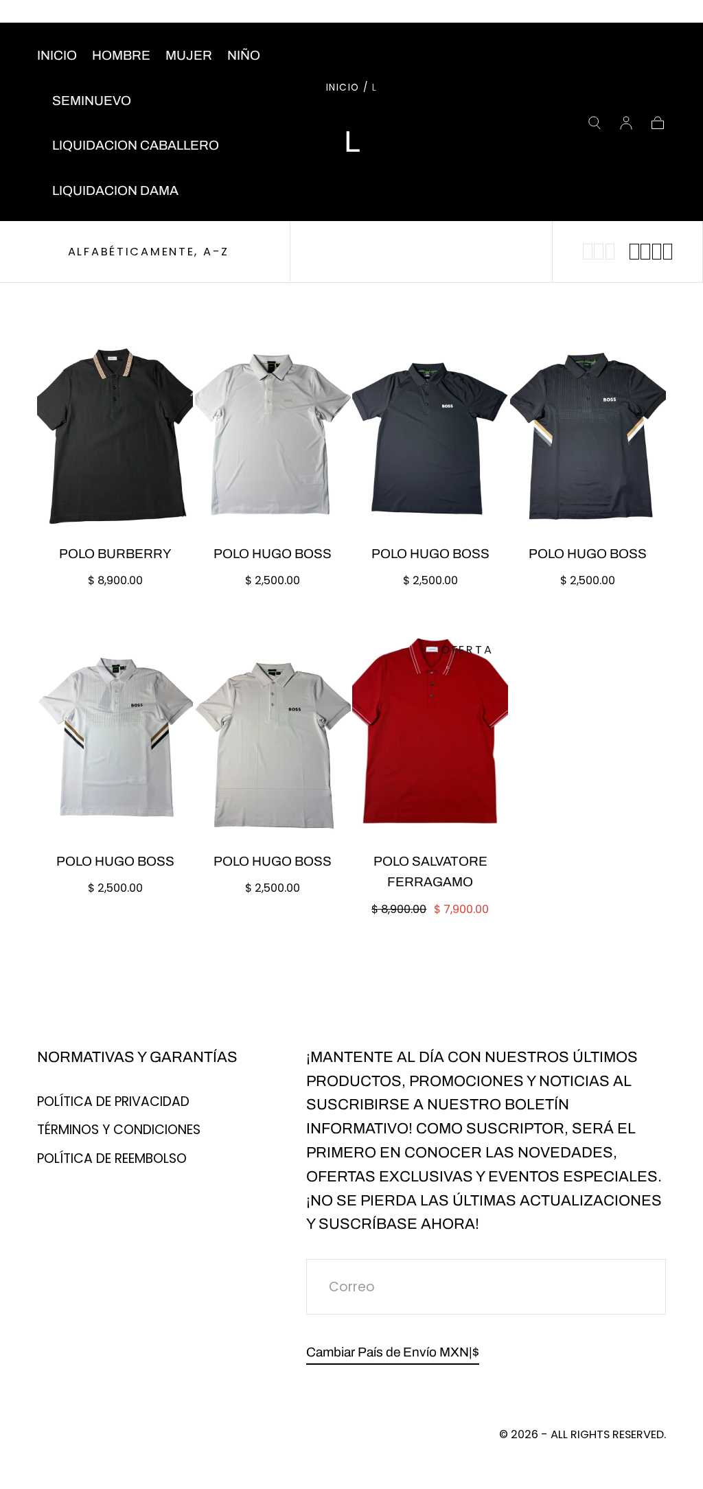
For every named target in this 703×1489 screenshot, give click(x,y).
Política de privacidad (113, 1101)
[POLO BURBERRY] (115, 426)
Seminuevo (91, 100)
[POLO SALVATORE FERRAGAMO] (430, 733)
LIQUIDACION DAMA (115, 190)
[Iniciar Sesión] (626, 123)
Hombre (121, 55)
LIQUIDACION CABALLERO (135, 145)
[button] (594, 123)
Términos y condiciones (118, 1129)
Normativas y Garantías (137, 1057)
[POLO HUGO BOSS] (273, 426)
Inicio (57, 55)
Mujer (188, 55)
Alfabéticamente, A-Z (148, 251)
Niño (243, 55)
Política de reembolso (112, 1158)
